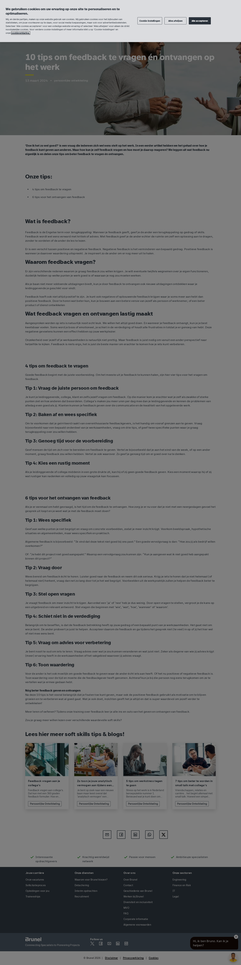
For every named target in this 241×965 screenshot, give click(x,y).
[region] (120, 21)
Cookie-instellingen (149, 20)
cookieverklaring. (20, 33)
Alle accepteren (200, 20)
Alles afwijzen (175, 20)
